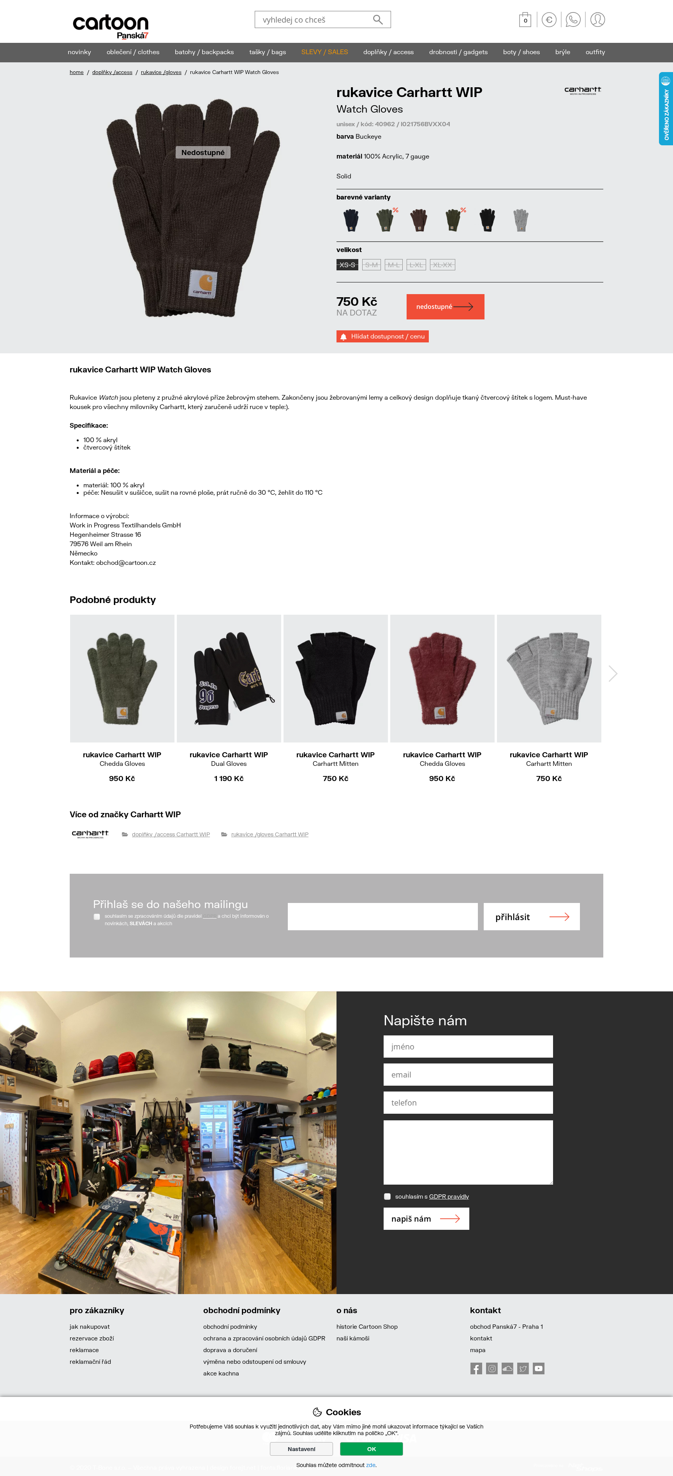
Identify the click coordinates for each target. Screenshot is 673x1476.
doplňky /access (112, 72)
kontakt (481, 1338)
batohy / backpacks (204, 51)
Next (613, 673)
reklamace (84, 1349)
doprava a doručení (230, 1349)
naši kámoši (352, 1338)
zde (370, 1465)
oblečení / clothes (133, 51)
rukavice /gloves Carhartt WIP (269, 834)
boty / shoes (521, 51)
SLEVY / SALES (324, 51)
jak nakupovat (90, 1326)
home (77, 72)
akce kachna (221, 1373)
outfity (595, 51)
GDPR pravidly (449, 1196)
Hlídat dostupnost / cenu (386, 336)
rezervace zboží (92, 1338)
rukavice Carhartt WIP (122, 758)
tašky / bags (267, 51)
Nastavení (301, 1449)
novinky (79, 51)
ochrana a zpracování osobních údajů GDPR (264, 1338)
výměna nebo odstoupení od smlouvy (254, 1361)
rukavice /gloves (161, 72)
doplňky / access (388, 51)
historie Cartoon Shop (367, 1326)
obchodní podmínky (230, 1326)
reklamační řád (90, 1361)
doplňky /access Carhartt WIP (171, 834)
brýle (562, 51)
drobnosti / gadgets (458, 51)
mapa (478, 1349)
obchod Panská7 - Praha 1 (506, 1326)
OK (371, 1449)
